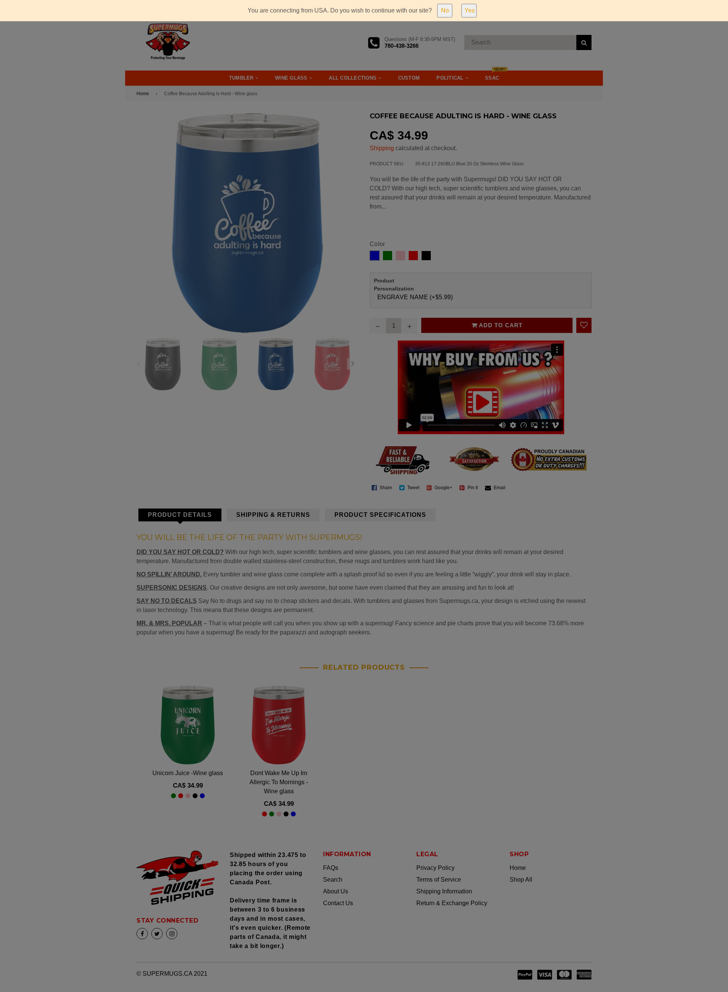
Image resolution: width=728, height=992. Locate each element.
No (445, 10)
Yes (469, 10)
